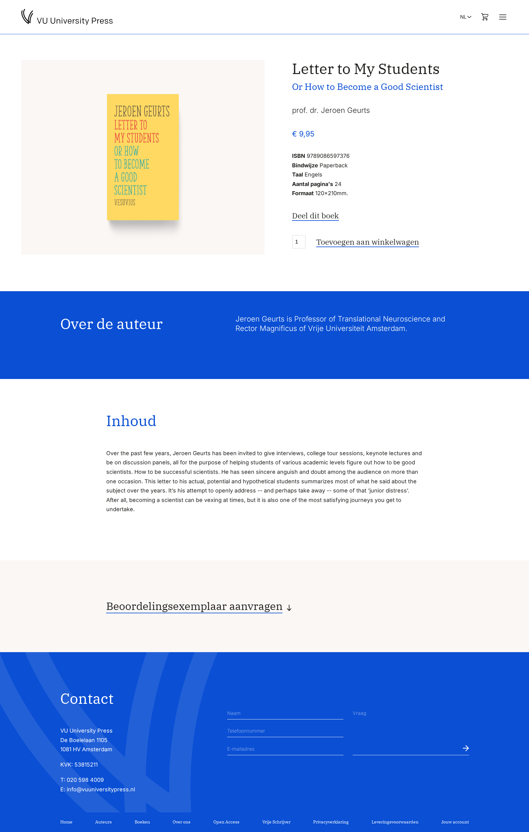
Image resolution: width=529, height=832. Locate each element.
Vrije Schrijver (276, 822)
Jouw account (455, 822)
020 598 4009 (85, 780)
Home (66, 822)
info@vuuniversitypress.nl (101, 789)
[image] (142, 157)
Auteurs (103, 822)
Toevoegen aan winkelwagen (367, 242)
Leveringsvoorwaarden (395, 822)
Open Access (226, 822)
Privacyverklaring (331, 822)
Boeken (142, 822)
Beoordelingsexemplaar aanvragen (194, 606)
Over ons (181, 822)
